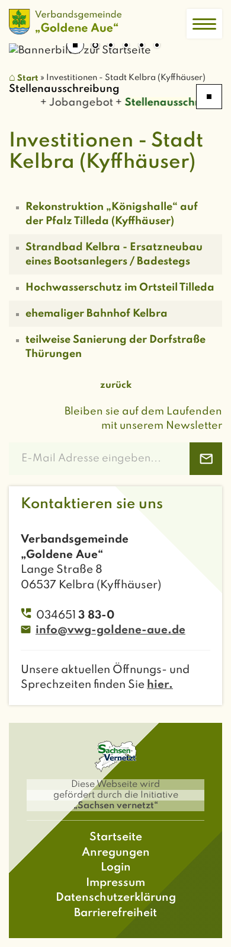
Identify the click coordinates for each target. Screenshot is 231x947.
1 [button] (95, 46)
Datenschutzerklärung (116, 897)
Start (27, 78)
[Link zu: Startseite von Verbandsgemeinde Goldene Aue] (65, 21)
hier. (160, 684)
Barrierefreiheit (115, 913)
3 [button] (126, 46)
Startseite (115, 837)
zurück (115, 385)
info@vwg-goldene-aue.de (110, 630)
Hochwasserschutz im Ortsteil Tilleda (119, 287)
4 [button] (141, 46)
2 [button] (110, 46)
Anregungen (116, 852)
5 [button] (156, 46)
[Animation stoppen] (75, 45)
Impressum (115, 882)
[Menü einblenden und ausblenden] (204, 24)
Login (116, 867)
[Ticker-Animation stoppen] (209, 96)
